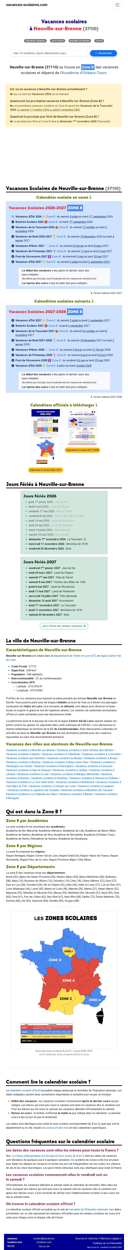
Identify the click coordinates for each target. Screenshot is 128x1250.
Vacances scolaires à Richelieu (49, 778)
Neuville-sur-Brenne (80, 41)
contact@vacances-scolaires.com (44, 1240)
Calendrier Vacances (35, 41)
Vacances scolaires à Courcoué (94, 766)
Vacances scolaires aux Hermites (25, 758)
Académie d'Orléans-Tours (84, 73)
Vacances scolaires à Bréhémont (75, 782)
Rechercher (105, 53)
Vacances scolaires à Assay (100, 758)
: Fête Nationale (53, 596)
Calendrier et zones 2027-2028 (82, 450)
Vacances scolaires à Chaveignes (53, 766)
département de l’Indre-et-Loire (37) (75, 655)
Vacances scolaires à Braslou (23, 762)
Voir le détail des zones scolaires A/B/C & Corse (64, 1054)
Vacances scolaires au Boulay (64, 758)
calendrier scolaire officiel (25, 1090)
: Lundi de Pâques (51, 572)
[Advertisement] (64, 153)
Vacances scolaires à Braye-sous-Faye (65, 762)
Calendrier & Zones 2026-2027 (46, 470)
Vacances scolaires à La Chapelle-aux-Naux (31, 794)
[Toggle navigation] (117, 4)
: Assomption (51, 600)
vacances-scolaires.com (27, 5)
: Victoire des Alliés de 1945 (57, 582)
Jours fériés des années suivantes (62, 626)
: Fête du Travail (51, 577)
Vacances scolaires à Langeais (96, 786)
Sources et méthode (86, 1238)
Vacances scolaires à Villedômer (61, 754)
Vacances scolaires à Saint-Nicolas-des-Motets (85, 750)
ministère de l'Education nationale (88, 1209)
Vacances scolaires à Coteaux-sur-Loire (52, 786)
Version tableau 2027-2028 (108, 397)
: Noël (50, 548)
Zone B (99, 41)
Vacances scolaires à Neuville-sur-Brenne (30, 750)
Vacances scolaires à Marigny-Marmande (75, 774)
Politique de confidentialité (107, 1243)
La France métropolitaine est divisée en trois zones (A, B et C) (48, 1155)
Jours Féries (57, 41)
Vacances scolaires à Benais (76, 794)
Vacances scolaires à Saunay (23, 754)
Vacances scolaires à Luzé (32, 774)
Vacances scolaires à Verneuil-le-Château (94, 778)
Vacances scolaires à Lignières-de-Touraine (33, 790)
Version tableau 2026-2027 (108, 293)
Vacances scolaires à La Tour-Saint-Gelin (30, 782)
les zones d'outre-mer (55, 1127)
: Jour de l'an (52, 568)
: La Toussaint (55, 539)
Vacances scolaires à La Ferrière (101, 754)
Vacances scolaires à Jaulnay (70, 770)
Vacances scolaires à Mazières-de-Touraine (86, 790)
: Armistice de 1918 (58, 544)
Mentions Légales (110, 1238)
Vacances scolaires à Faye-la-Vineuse (28, 770)
